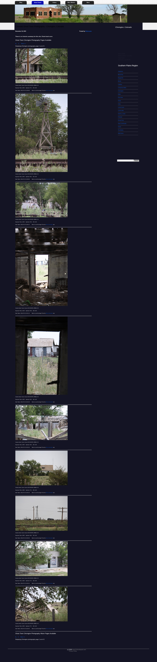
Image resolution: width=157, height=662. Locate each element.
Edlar (119, 94)
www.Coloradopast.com (79, 649)
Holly (119, 104)
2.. (19, 43)
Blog (21, 2)
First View (120, 97)
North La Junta (121, 113)
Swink (119, 126)
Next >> (23, 43)
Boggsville (120, 78)
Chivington (120, 91)
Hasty (119, 100)
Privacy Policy (73, 651)
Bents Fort (120, 74)
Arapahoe (120, 71)
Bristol (119, 81)
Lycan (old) (121, 110)
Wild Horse (120, 133)
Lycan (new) (121, 107)
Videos (54, 2)
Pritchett (120, 117)
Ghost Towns (37, 2)
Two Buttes (120, 130)
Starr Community (122, 123)
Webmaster (88, 31)
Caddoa (120, 84)
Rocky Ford (121, 120)
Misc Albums (71, 2)
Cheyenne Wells (122, 87)
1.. (16, 43)
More (88, 2)
